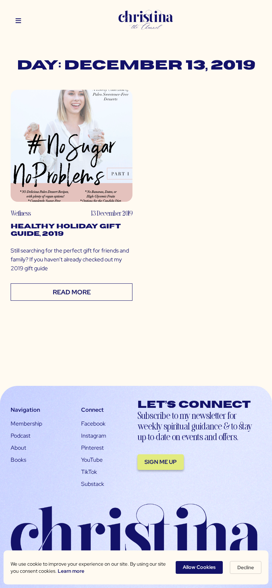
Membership (26, 423)
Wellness (21, 213)
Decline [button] (245, 567)
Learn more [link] (71, 571)
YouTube (92, 460)
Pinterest (92, 447)
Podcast (20, 435)
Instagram (93, 435)
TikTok (89, 472)
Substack (92, 484)
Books (18, 460)
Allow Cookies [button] (199, 567)
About (18, 447)
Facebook (93, 423)
